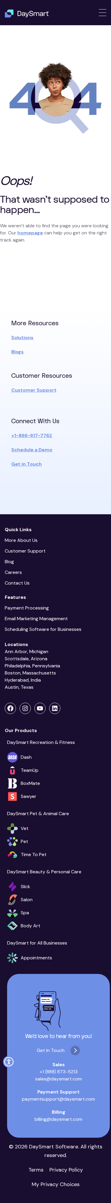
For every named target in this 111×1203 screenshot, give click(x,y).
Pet (24, 841)
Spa (25, 913)
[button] (9, 1062)
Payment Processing (27, 608)
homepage (30, 233)
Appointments (36, 958)
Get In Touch (51, 1050)
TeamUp (29, 770)
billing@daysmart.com (58, 1119)
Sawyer (28, 796)
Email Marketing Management (37, 618)
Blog (9, 561)
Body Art (30, 926)
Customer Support (34, 390)
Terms (36, 1169)
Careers (13, 572)
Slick (25, 886)
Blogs (17, 352)
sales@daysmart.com (58, 1079)
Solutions (22, 337)
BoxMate (30, 783)
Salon (27, 899)
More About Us (21, 540)
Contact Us (17, 583)
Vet (24, 828)
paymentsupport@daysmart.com (58, 1099)
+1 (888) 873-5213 (59, 1072)
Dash (26, 757)
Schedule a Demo (31, 450)
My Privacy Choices (56, 1184)
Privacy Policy (66, 1169)
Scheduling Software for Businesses (43, 629)
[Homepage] (27, 14)
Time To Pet (33, 854)
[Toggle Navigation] (102, 12)
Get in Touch (26, 464)
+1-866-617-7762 (31, 435)
